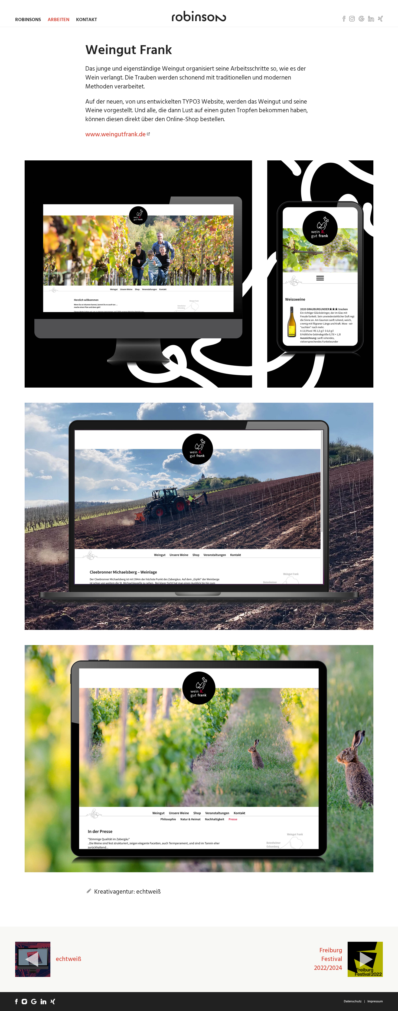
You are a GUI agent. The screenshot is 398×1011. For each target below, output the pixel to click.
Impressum (375, 1001)
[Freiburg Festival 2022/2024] (365, 959)
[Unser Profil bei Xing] (380, 19)
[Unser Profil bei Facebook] (344, 19)
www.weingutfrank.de (115, 134)
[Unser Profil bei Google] (361, 19)
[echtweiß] (32, 959)
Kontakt (86, 20)
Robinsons (28, 20)
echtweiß (68, 959)
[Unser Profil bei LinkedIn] (371, 19)
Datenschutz (353, 1001)
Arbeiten (58, 20)
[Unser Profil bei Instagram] (352, 19)
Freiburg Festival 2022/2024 (328, 959)
